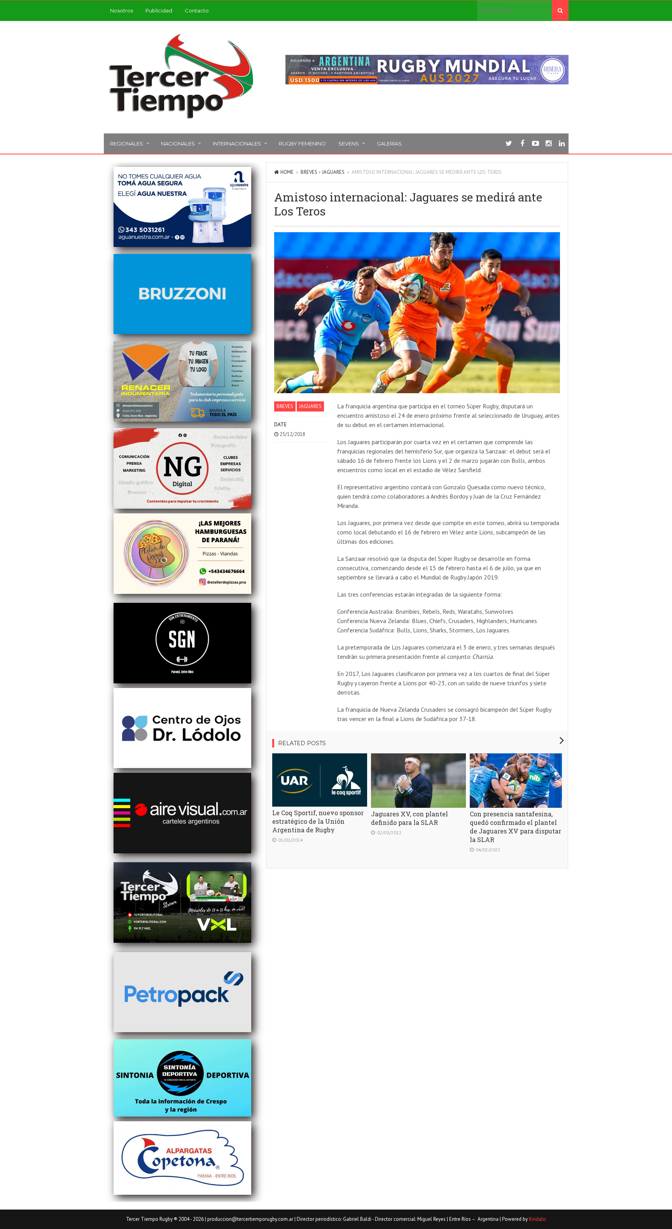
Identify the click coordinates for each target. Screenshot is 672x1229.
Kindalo (537, 1219)
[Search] (560, 10)
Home (287, 172)
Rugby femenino (302, 143)
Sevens (348, 143)
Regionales (126, 143)
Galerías (389, 143)
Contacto (197, 10)
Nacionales (178, 143)
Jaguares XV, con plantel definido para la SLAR (409, 818)
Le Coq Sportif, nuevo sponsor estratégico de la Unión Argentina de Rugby (318, 821)
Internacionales (237, 143)
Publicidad (158, 10)
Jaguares (333, 172)
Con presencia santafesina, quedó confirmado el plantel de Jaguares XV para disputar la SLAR (515, 827)
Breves (309, 172)
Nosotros (121, 10)
